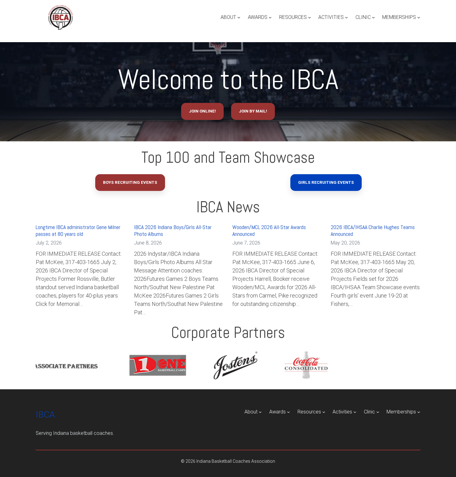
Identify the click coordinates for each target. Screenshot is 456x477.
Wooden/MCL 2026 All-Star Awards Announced (269, 230)
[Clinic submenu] (373, 17)
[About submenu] (238, 17)
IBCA (45, 414)
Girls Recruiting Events (326, 182)
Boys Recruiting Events (130, 182)
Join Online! (202, 111)
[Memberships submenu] (418, 17)
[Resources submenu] (309, 17)
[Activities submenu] (346, 17)
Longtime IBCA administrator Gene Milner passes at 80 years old (78, 230)
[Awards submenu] (270, 17)
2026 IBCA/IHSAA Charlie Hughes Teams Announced (373, 230)
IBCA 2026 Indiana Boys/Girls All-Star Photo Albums (173, 230)
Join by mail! (253, 111)
